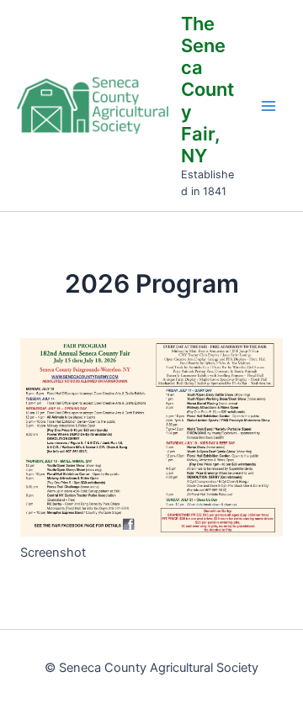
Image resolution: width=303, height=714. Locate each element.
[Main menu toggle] (268, 106)
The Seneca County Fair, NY (207, 90)
